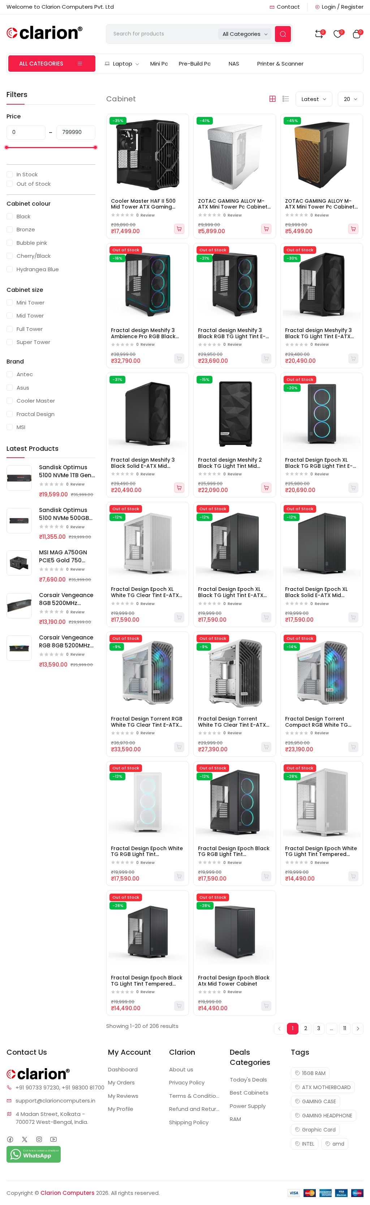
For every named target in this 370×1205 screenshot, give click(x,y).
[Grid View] (272, 99)
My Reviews (123, 1096)
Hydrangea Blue (38, 269)
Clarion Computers (67, 1193)
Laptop (122, 63)
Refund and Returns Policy (195, 1109)
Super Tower (33, 342)
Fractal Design (36, 414)
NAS (234, 63)
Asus (23, 387)
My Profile (120, 1109)
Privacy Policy (187, 1082)
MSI (21, 427)
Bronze (26, 229)
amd (338, 1143)
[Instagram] (39, 1139)
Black (23, 216)
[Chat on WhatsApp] (34, 1154)
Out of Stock (34, 184)
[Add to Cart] (179, 229)
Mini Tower (30, 302)
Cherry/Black (34, 256)
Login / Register (342, 7)
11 (344, 1028)
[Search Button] (283, 34)
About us (181, 1069)
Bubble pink (32, 243)
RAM (235, 1119)
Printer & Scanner (280, 63)
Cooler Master (36, 400)
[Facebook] (10, 1139)
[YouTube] (53, 1139)
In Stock (27, 174)
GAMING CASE (319, 1101)
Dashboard (123, 1069)
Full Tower (30, 329)
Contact (288, 7)
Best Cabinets (249, 1092)
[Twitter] (24, 1139)
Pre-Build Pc (195, 63)
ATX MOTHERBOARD (326, 1087)
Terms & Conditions (195, 1096)
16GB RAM (314, 1073)
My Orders (121, 1082)
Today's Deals (248, 1079)
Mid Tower (30, 315)
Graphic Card (319, 1129)
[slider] (6, 147)
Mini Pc (159, 63)
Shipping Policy (188, 1122)
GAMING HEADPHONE (327, 1115)
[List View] (285, 99)
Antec (25, 374)
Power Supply (248, 1106)
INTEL (308, 1143)
